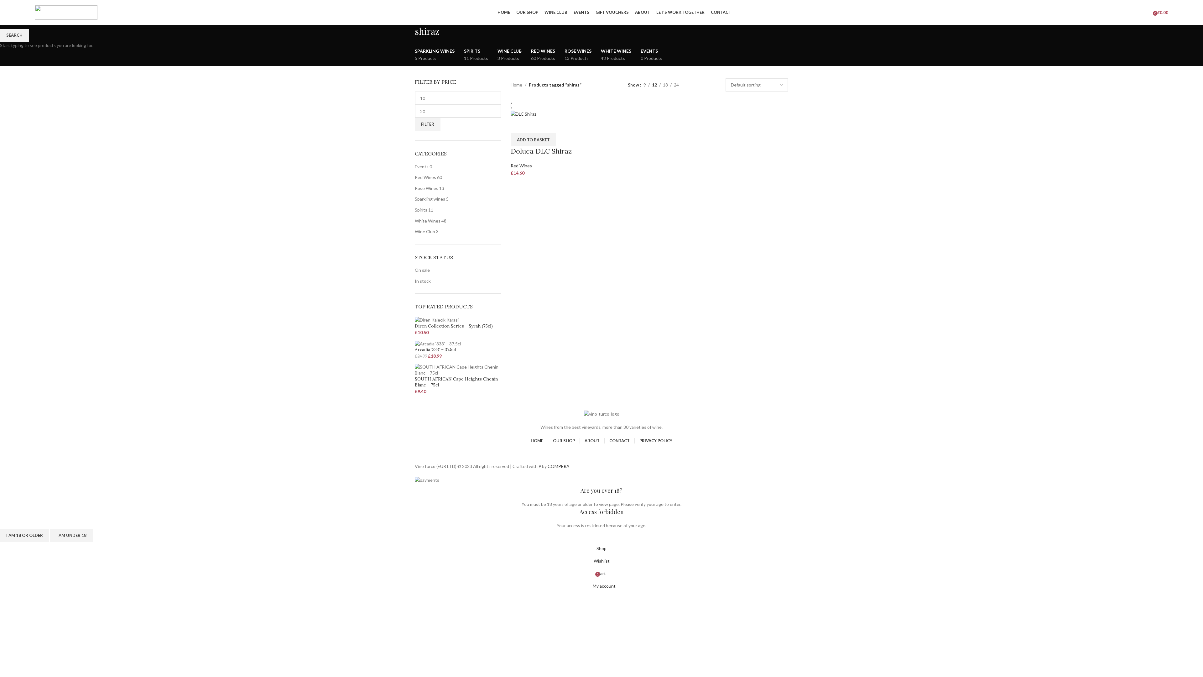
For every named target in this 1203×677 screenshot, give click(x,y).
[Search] (1142, 12)
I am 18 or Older (24, 535)
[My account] (1133, 12)
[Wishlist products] (1148, 12)
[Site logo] (66, 12)
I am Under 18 (71, 535)
